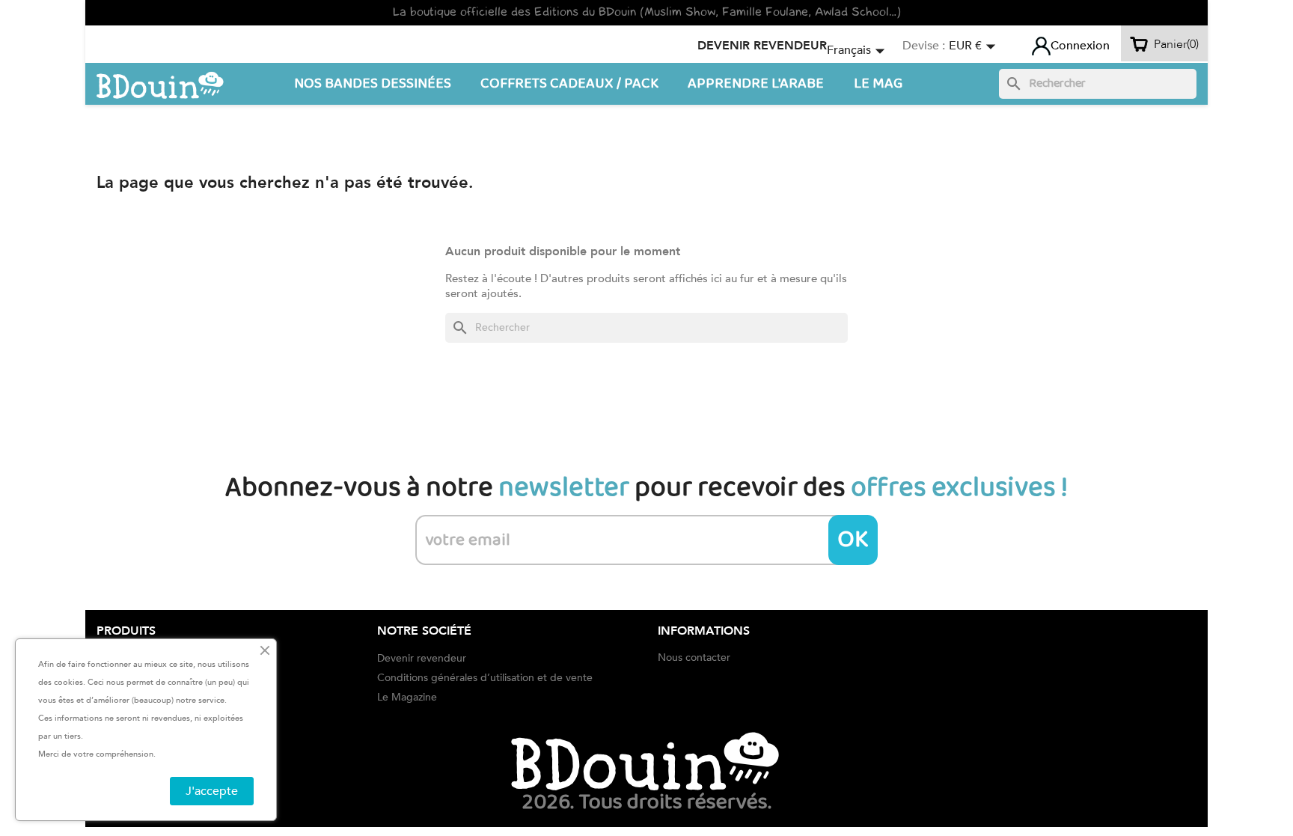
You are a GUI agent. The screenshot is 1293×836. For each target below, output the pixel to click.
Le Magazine (407, 697)
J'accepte (212, 791)
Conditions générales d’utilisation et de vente (485, 678)
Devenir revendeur (762, 45)
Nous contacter (694, 657)
